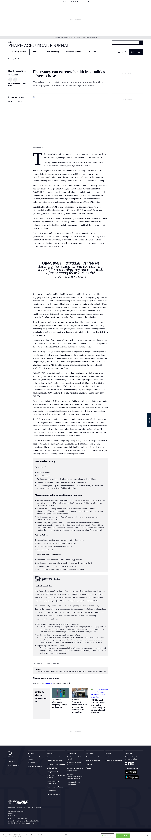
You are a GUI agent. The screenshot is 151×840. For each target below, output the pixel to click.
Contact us (109, 757)
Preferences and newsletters (53, 782)
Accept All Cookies (123, 836)
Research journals (74, 51)
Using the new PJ (53, 772)
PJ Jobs (92, 51)
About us (11, 761)
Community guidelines (55, 760)
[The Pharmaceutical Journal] (38, 44)
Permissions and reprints (114, 760)
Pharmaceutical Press (94, 757)
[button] (149, 420)
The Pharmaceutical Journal (74, 758)
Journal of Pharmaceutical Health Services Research (75, 776)
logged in (48, 683)
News (35, 51)
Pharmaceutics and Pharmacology (73, 783)
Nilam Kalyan (15, 83)
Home (10, 59)
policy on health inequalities (79, 590)
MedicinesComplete (93, 760)
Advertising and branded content (36, 758)
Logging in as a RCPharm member (56, 776)
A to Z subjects (13, 765)
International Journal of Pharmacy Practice (75, 763)
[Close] (147, 835)
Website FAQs (52, 768)
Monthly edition (19, 51)
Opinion (18, 59)
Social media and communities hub (131, 758)
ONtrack (89, 764)
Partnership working (35, 766)
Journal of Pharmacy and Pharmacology (75, 769)
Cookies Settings (107, 836)
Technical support (53, 794)
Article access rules (54, 757)
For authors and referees (56, 764)
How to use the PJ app (55, 787)
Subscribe (135, 51)
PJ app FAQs (51, 790)
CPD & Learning (52, 51)
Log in (120, 51)
